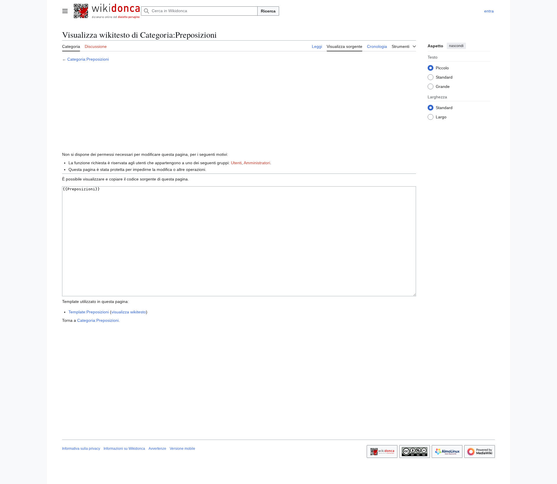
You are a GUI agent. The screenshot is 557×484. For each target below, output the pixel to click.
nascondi (456, 46)
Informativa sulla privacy (81, 449)
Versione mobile (182, 449)
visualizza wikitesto (128, 312)
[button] (65, 11)
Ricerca (268, 11)
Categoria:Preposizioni (88, 59)
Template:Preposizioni (88, 312)
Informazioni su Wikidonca (124, 449)
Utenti (236, 162)
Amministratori (257, 162)
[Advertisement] (239, 107)
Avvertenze (157, 449)
